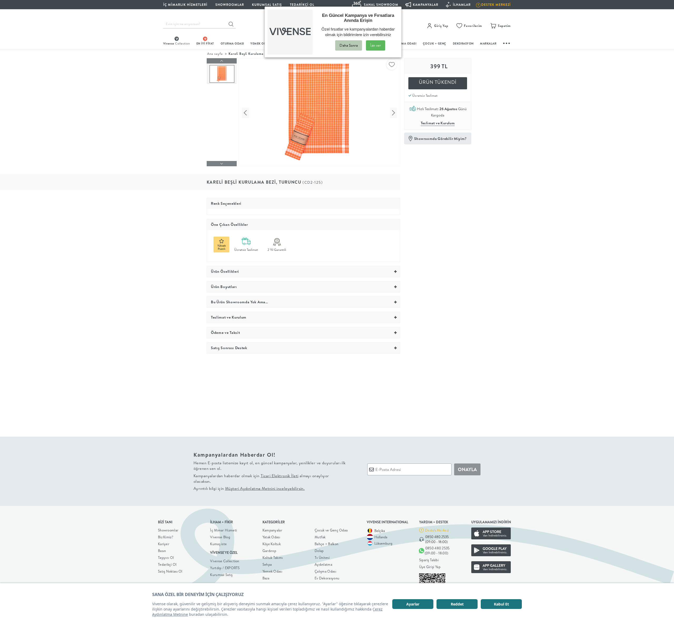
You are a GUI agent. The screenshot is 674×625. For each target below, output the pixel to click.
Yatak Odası (271, 537)
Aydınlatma (323, 564)
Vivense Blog (220, 537)
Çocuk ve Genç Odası (331, 530)
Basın (162, 550)
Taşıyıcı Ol (166, 557)
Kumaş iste (218, 543)
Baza (265, 578)
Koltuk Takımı (272, 557)
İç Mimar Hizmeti (223, 530)
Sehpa (267, 564)
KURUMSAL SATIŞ (267, 4)
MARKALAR (488, 43)
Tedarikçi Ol (302, 4)
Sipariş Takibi (429, 560)
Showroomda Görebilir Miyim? (440, 138)
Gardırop (269, 550)
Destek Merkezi (437, 530)
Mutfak (320, 537)
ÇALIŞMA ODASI (405, 43)
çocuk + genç (434, 43)
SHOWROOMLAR (229, 4)
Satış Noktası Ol (170, 571)
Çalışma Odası (325, 571)
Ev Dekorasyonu (327, 578)
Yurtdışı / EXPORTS (225, 567)
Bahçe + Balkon (326, 543)
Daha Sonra (348, 45)
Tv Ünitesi (322, 557)
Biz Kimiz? (165, 537)
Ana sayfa (215, 53)
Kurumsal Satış (221, 574)
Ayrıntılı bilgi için (249, 488)
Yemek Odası (272, 571)
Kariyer (163, 543)
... (507, 42)
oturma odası (232, 43)
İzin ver (375, 45)
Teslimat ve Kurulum (438, 123)
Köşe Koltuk (271, 543)
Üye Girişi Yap (429, 566)
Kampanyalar (272, 530)
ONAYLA (467, 469)
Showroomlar (168, 530)
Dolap (319, 550)
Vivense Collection (224, 561)
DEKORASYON (463, 43)
